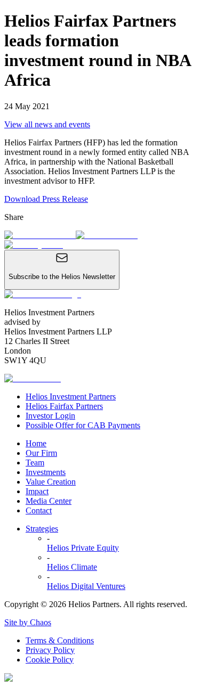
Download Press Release (46, 198)
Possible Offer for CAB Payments (83, 425)
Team (35, 462)
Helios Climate (72, 566)
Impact (37, 491)
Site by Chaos (27, 622)
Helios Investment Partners (71, 396)
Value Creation (51, 481)
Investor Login (50, 415)
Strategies (42, 528)
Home (36, 443)
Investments (46, 472)
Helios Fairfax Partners (64, 406)
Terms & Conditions (60, 640)
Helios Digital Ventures (86, 586)
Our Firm (41, 452)
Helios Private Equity (83, 547)
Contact (39, 510)
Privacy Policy (50, 650)
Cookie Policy (50, 659)
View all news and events (47, 124)
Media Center (48, 500)
